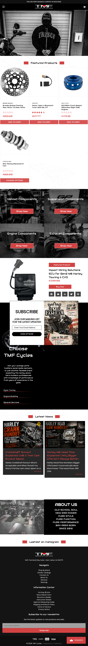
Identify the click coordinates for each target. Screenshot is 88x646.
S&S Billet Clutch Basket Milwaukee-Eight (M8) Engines (71, 107)
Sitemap (44, 582)
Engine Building (11, 396)
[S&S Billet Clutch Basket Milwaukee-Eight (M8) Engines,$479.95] (73, 81)
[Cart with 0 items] (77, 6)
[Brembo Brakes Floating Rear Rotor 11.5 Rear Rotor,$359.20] (14, 81)
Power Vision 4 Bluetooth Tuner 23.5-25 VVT (42, 107)
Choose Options (14, 180)
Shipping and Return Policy (44, 604)
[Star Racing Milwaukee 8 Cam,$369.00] (14, 140)
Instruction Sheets (44, 600)
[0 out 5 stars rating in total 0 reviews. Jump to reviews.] (8, 112)
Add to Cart (14, 122)
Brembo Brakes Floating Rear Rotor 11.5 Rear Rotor (14, 107)
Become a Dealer (44, 597)
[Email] (58, 294)
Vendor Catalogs (44, 573)
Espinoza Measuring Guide (44, 602)
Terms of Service (44, 607)
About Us (44, 577)
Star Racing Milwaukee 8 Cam (13, 165)
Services (44, 580)
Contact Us (44, 575)
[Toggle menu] (5, 7)
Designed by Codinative (52, 643)
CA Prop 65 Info (44, 592)
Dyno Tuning (9, 390)
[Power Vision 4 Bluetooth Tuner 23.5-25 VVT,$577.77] (44, 81)
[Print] (64, 294)
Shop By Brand (44, 570)
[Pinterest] (78, 294)
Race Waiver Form (44, 595)
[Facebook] (51, 294)
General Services (11, 402)
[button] (22, 211)
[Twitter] (71, 294)
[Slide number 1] (44, 33)
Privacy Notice (44, 609)
